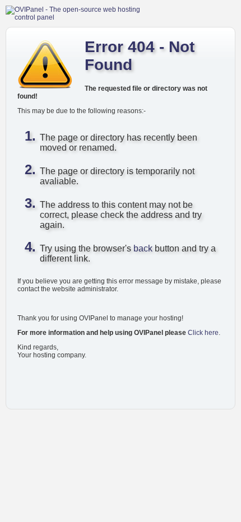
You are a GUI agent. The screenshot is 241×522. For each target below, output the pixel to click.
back (142, 248)
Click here (203, 333)
